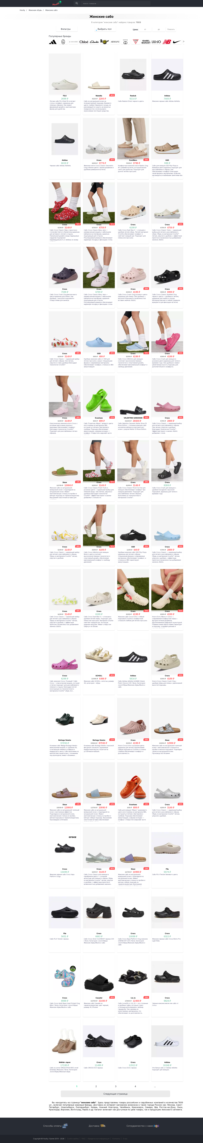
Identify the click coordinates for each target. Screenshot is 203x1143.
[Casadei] (73, 41)
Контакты (116, 1139)
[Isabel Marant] (146, 41)
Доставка (94, 1125)
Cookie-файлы (73, 1139)
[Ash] (63, 41)
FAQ (83, 1139)
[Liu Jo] (156, 41)
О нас (125, 1139)
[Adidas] (52, 41)
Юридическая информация (99, 1139)
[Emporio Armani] (114, 41)
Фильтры (66, 29)
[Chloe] (83, 41)
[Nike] (177, 41)
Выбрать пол (104, 29)
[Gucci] (125, 41)
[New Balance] (166, 41)
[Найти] (76, 3)
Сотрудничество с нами (139, 1125)
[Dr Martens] (104, 41)
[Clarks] (94, 41)
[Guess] (135, 41)
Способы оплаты (52, 1125)
